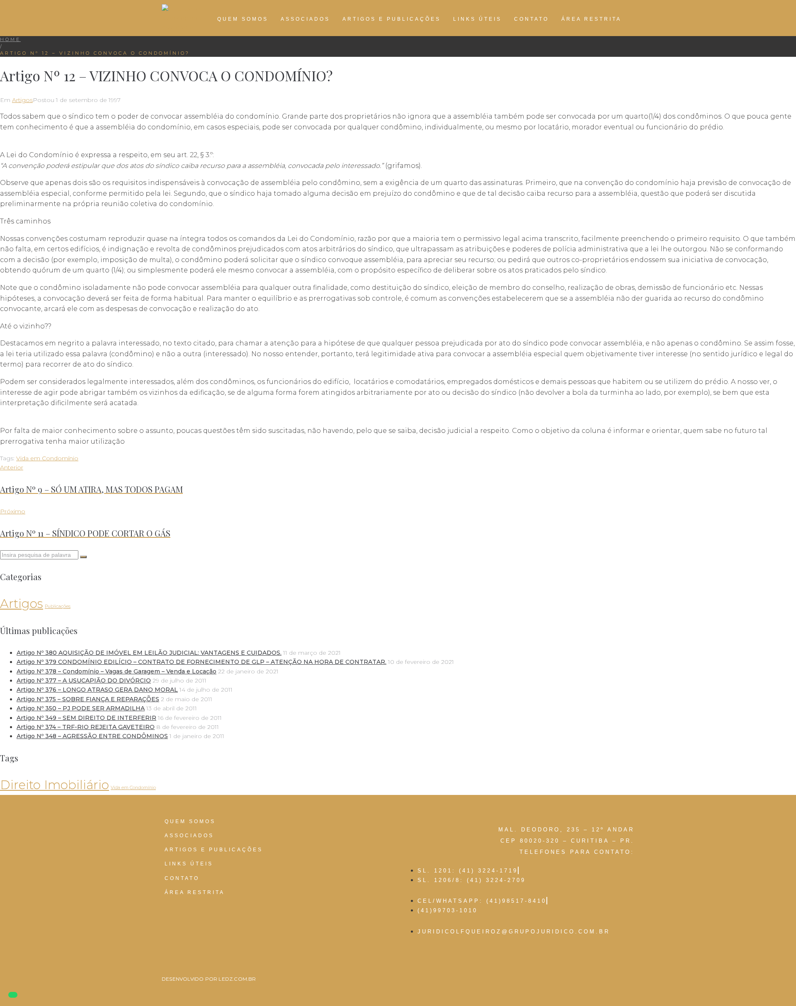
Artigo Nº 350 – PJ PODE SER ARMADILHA (81, 708)
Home (10, 39)
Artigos (22, 100)
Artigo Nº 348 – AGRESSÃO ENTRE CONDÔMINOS (92, 736)
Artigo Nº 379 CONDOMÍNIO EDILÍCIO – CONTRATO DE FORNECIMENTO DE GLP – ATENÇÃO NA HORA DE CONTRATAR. (201, 662)
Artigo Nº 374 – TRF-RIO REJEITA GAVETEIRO (86, 727)
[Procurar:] (40, 555)
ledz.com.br (237, 979)
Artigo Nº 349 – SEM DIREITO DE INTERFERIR (86, 718)
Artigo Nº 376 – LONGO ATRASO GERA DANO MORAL (97, 689)
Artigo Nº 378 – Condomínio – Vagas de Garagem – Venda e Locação (116, 671)
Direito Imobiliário (54, 785)
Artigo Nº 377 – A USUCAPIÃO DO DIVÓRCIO (84, 680)
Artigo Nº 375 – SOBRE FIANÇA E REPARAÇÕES (88, 699)
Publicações (57, 606)
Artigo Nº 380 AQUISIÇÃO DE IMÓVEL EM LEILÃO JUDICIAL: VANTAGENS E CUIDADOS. (149, 652)
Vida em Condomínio (47, 458)
